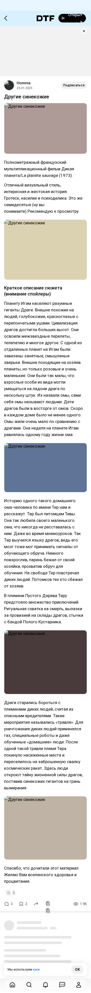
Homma (24, 83)
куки (36, 969)
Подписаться (73, 85)
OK (77, 969)
